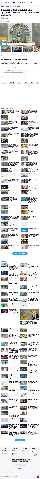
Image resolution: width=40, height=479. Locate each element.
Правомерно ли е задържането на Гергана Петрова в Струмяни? (13, 139)
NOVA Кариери (34, 454)
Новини (13, 2)
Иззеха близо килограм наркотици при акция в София (12, 206)
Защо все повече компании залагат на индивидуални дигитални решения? (13, 273)
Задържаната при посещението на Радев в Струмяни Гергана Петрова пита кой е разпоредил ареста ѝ (33, 152)
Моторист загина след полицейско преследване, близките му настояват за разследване (13, 170)
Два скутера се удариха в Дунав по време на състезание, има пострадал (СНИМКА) (13, 212)
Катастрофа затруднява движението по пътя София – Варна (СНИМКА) (13, 229)
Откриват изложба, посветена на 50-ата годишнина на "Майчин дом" (33, 174)
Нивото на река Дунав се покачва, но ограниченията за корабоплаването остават (13, 241)
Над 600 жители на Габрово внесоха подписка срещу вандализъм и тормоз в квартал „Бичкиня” (33, 170)
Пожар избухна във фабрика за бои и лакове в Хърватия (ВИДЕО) (13, 294)
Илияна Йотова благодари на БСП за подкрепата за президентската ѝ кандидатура (33, 135)
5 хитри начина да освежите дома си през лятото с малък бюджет (33, 273)
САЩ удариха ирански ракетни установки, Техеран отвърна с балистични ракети (13, 357)
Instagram (14, 70)
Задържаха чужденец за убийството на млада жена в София (13, 151)
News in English (34, 455)
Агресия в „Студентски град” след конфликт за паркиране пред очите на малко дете (33, 164)
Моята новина (4, 453)
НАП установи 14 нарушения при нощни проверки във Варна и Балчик (33, 241)
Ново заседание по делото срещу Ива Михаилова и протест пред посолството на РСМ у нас (13, 402)
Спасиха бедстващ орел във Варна (33, 217)
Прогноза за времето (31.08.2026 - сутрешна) (12, 174)
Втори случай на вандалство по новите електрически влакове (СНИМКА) (12, 199)
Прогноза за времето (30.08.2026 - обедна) (32, 222)
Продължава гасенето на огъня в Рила (33, 157)
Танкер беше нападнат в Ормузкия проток (14, 419)
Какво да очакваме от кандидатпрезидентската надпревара (13, 157)
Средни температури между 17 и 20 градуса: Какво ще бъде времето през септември (33, 212)
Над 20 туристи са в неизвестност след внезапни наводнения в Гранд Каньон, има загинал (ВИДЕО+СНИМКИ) (13, 280)
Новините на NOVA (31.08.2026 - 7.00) (32, 382)
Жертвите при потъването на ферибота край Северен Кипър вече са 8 (33, 389)
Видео (3, 454)
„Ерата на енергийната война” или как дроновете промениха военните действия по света (13, 414)
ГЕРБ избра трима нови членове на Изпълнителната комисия (33, 229)
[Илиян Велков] (2, 18)
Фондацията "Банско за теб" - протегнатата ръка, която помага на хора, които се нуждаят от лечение (33, 247)
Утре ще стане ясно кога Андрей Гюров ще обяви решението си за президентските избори (33, 187)
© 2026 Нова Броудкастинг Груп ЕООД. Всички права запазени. (9, 476)
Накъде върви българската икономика (13, 134)
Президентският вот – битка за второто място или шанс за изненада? (33, 116)
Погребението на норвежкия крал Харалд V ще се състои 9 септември (33, 433)
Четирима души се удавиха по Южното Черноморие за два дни (33, 128)
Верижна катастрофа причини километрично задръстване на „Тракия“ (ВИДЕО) (13, 187)
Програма (18, 2)
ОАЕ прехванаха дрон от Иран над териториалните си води (33, 305)
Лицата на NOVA (15, 451)
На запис (24, 2)
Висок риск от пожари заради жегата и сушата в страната (13, 122)
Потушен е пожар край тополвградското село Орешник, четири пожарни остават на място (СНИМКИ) (13, 192)
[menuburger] (1, 2)
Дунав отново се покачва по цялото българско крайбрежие (13, 128)
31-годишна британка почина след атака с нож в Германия (33, 420)
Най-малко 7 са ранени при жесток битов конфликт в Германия (33, 407)
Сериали (23, 453)
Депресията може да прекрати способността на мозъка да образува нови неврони (13, 426)
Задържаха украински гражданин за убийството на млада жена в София (33, 344)
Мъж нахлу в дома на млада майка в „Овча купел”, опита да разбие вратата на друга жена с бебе (13, 164)
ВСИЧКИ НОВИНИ (20, 440)
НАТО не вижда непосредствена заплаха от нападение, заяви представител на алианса (14, 433)
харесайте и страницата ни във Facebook (13, 72)
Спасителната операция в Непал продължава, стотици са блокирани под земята (33, 377)
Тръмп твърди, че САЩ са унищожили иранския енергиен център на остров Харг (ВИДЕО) (33, 402)
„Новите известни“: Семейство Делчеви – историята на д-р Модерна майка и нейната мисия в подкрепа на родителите (29, 323)
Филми (23, 454)
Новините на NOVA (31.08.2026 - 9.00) (13, 343)
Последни (4, 450)
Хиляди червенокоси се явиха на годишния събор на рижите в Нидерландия (14, 388)
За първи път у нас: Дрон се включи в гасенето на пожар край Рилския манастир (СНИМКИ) (33, 207)
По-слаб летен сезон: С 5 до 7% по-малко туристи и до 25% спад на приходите (33, 139)
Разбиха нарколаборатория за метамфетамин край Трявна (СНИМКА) (33, 235)
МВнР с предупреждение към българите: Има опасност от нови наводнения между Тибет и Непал (13, 266)
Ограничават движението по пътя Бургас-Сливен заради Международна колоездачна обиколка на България (13, 224)
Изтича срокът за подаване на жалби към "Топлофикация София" (13, 180)
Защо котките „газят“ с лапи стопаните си (33, 412)
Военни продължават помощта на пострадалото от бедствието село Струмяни (13, 117)
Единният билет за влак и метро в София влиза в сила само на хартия (13, 111)
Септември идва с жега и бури (33, 180)
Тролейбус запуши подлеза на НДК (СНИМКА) (33, 191)
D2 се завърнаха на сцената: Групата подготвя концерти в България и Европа (13, 247)
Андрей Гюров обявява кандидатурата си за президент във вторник (32, 111)
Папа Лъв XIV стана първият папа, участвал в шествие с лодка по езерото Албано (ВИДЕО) (13, 218)
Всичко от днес (5, 451)
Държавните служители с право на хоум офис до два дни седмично (13, 235)
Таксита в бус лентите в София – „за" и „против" (33, 145)
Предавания (24, 451)
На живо (30, 2)
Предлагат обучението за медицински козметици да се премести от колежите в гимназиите (13, 146)
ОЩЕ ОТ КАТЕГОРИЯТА (20, 253)
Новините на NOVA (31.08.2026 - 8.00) (13, 361)
